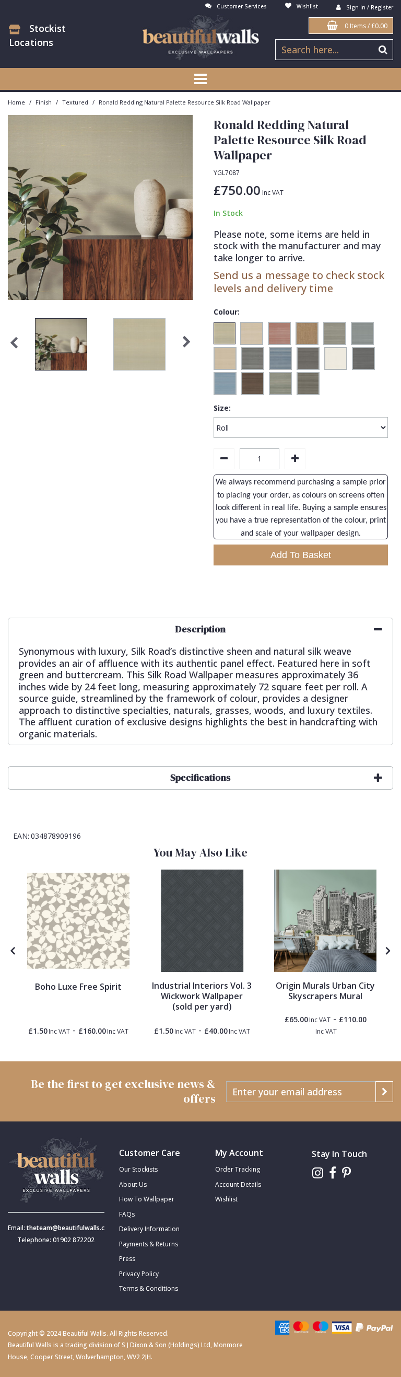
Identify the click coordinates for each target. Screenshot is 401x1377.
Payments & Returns (148, 1244)
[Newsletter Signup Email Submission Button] (384, 1091)
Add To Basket (300, 555)
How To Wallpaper (146, 1199)
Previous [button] (14, 347)
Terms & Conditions (148, 1288)
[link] (318, 1173)
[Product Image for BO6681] (78, 921)
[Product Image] (202, 921)
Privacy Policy (139, 1274)
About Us (133, 1184)
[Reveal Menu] (200, 79)
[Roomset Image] (325, 921)
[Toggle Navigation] (200, 79)
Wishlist (226, 1199)
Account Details (238, 1184)
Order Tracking (237, 1169)
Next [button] (186, 347)
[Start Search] (383, 49)
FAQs (127, 1214)
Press (127, 1259)
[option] (61, 347)
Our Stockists (138, 1169)
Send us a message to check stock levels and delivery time (299, 281)
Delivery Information (149, 1229)
